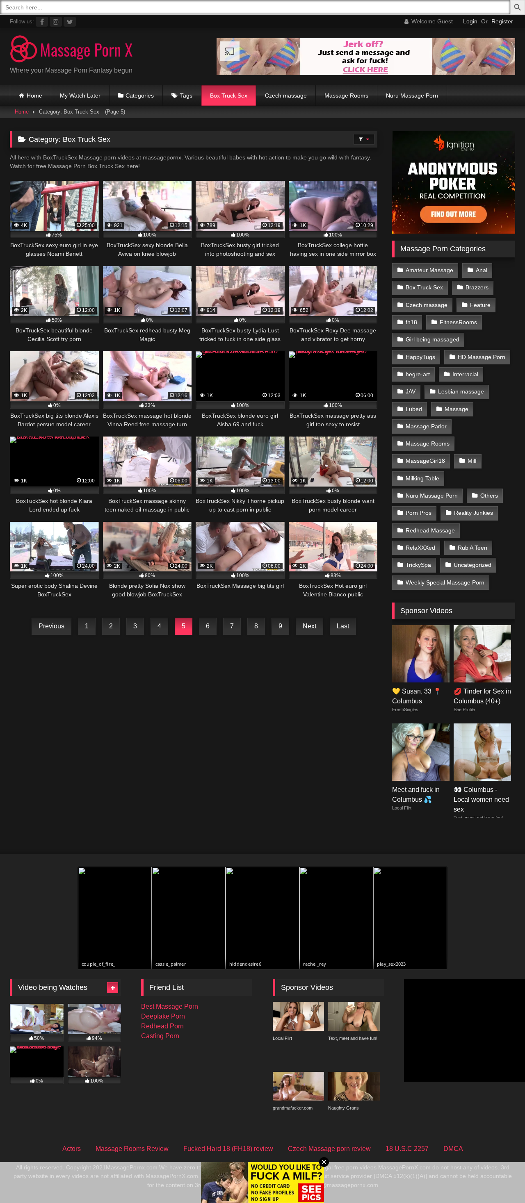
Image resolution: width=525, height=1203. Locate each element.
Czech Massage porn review (329, 1148)
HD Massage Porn (481, 357)
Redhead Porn (162, 1026)
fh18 (411, 322)
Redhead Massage (430, 530)
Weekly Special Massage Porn (445, 582)
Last (343, 626)
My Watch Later (80, 95)
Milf (472, 460)
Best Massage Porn (169, 1006)
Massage (456, 409)
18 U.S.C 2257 (407, 1148)
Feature (480, 305)
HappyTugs (420, 357)
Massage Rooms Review (132, 1148)
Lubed (414, 409)
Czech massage (286, 95)
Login (470, 21)
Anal (481, 270)
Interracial (465, 374)
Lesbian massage (461, 391)
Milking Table (422, 478)
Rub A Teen (472, 547)
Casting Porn (160, 1035)
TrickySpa (418, 565)
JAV (410, 391)
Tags (186, 95)
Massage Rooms (346, 95)
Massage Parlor (426, 426)
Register (502, 21)
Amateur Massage (429, 270)
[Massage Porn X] (71, 50)
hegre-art (418, 374)
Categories (140, 95)
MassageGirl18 (425, 460)
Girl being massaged (432, 339)
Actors (71, 1148)
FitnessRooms (458, 322)
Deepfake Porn (163, 1016)
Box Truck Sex (228, 95)
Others (489, 495)
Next (309, 626)
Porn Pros (418, 512)
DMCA (453, 1148)
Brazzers (477, 287)
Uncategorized (472, 565)
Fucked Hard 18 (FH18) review (228, 1148)
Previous (51, 626)
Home (34, 95)
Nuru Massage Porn (412, 95)
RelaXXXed (420, 547)
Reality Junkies (473, 512)
